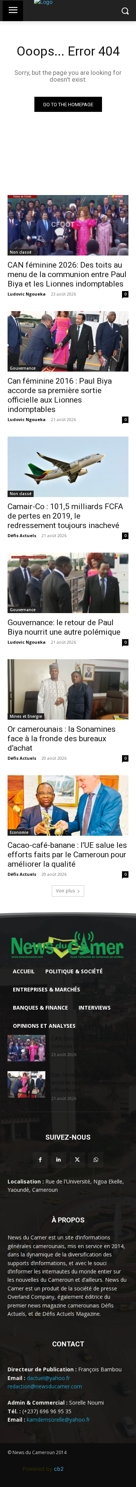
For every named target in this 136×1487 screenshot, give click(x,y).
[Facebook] (40, 1159)
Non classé (20, 252)
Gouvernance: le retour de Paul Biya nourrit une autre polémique (64, 627)
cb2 (58, 1468)
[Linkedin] (58, 1159)
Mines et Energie (26, 716)
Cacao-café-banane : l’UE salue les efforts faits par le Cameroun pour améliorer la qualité (67, 855)
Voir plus (65, 891)
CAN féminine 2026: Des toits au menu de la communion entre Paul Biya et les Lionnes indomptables (67, 274)
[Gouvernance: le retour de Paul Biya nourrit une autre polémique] (68, 583)
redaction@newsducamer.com (45, 1386)
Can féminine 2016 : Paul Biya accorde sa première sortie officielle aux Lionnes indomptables (60, 395)
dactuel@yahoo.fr (48, 1378)
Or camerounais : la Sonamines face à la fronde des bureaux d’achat (62, 739)
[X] (77, 1159)
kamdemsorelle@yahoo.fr (58, 1419)
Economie (19, 832)
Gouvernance (23, 368)
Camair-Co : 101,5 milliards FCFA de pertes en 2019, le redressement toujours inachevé (65, 516)
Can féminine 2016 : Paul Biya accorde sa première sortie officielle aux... (86, 1082)
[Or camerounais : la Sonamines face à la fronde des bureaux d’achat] (68, 689)
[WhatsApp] (95, 1159)
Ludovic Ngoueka (27, 294)
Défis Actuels (22, 535)
